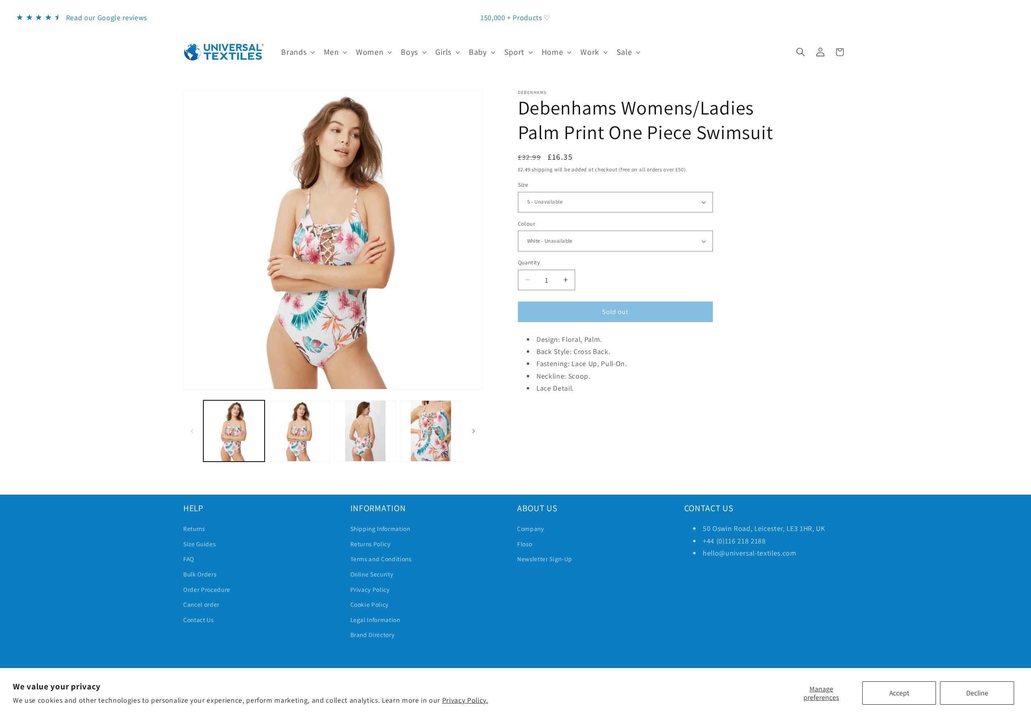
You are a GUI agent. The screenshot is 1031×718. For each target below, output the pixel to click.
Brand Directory (372, 635)
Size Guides (199, 544)
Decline (977, 692)
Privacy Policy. (465, 700)
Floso (524, 544)
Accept (899, 692)
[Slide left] (192, 431)
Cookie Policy (369, 604)
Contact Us (198, 620)
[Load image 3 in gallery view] (365, 431)
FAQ (188, 559)
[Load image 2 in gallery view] (299, 431)
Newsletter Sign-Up (544, 559)
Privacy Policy (370, 589)
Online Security (371, 574)
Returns (194, 528)
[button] (297, 52)
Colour (527, 223)
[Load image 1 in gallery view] (234, 431)
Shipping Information (380, 528)
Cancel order (201, 604)
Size (523, 184)
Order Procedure (206, 589)
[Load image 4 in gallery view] (431, 431)
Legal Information (375, 620)
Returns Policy (370, 544)
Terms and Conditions (381, 559)
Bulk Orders (199, 574)
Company (530, 528)
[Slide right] (473, 431)
